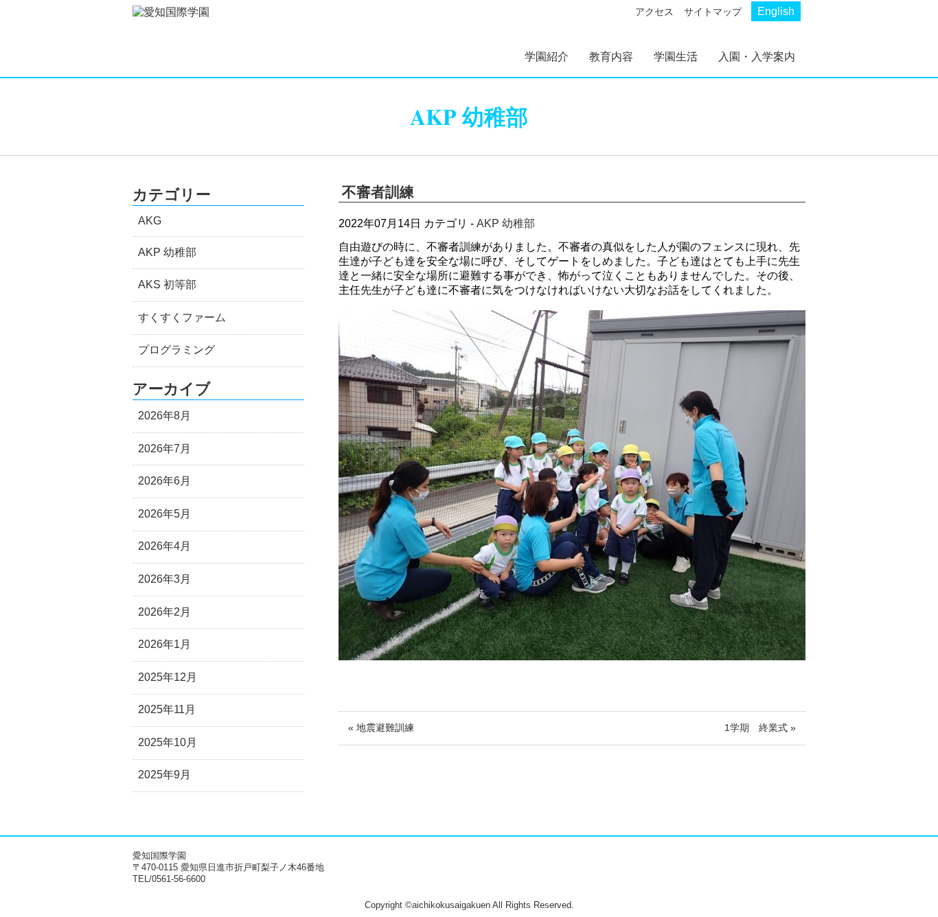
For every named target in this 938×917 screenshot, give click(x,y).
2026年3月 (164, 579)
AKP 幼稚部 (506, 223)
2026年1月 (164, 644)
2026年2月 (164, 612)
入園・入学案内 (756, 56)
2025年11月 (167, 709)
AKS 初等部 (167, 284)
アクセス (654, 11)
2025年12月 (167, 677)
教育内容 (611, 56)
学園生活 (676, 56)
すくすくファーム (182, 317)
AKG (149, 221)
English (775, 11)
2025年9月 (164, 774)
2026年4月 (164, 546)
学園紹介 (547, 56)
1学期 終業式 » (760, 727)
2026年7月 (164, 448)
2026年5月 (164, 514)
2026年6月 (164, 481)
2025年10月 (167, 742)
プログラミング (176, 350)
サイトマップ (713, 11)
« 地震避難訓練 (381, 727)
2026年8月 (164, 415)
